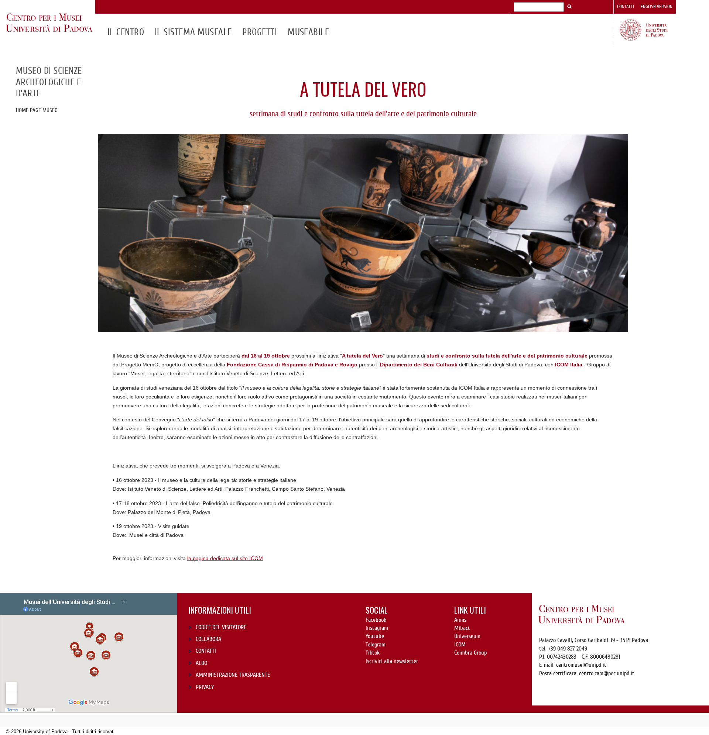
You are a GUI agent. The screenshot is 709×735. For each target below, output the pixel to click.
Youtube (375, 636)
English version (656, 6)
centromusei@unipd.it (581, 665)
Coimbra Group (470, 652)
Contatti (625, 6)
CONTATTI (206, 651)
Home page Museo (37, 110)
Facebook (376, 620)
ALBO (201, 663)
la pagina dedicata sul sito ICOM (225, 558)
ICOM (460, 644)
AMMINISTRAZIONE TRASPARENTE (233, 675)
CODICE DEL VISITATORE (221, 627)
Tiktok (373, 652)
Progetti (259, 32)
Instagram (377, 628)
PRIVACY (205, 687)
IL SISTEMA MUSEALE (193, 32)
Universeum (467, 636)
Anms (460, 620)
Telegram (376, 644)
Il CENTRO (125, 32)
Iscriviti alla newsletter (392, 661)
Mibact (462, 628)
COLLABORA (208, 639)
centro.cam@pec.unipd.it (606, 673)
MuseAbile (308, 32)
